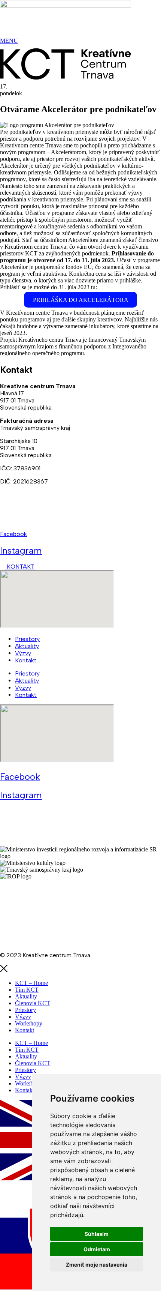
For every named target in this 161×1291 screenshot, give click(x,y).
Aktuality (27, 646)
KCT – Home (31, 983)
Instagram (21, 550)
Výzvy (23, 653)
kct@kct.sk (15, 520)
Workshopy (28, 1023)
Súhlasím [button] (97, 1234)
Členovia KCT (32, 1003)
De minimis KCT (44, 902)
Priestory (27, 638)
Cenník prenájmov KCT (30, 928)
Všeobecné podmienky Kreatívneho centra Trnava (66, 889)
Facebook (13, 533)
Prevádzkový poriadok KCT (36, 942)
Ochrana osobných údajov (34, 915)
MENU (9, 41)
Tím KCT (27, 989)
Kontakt (26, 660)
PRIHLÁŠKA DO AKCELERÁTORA (80, 300)
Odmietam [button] (96, 1249)
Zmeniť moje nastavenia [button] (96, 1264)
